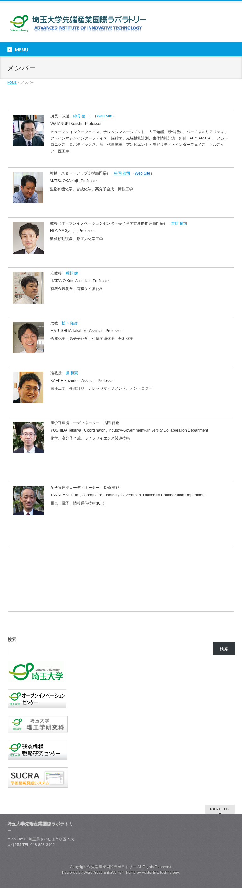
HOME (12, 82)
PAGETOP (220, 809)
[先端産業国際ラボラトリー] (77, 25)
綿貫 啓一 (81, 116)
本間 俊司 (179, 223)
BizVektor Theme (121, 872)
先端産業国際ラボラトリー (113, 867)
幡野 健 (72, 273)
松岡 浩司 (122, 173)
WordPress (93, 872)
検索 (12, 639)
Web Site (104, 116)
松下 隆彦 (70, 323)
